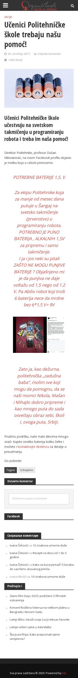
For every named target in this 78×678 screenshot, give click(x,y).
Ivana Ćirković (19, 545)
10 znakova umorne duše (50, 545)
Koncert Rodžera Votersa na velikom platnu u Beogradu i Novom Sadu (40, 610)
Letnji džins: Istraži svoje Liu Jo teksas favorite (40, 619)
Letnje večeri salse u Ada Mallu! (30, 627)
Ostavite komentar (49, 54)
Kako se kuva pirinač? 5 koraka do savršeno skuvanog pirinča (42, 567)
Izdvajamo (26, 470)
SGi (64, 673)
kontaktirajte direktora (33, 447)
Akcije (8, 17)
